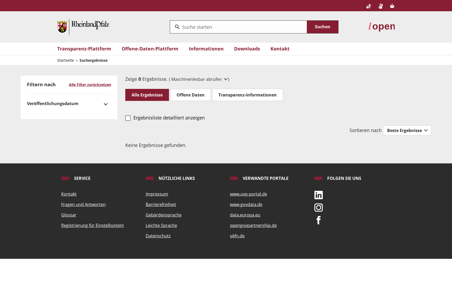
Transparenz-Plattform (84, 48)
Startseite (65, 60)
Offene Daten (191, 95)
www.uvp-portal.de (248, 194)
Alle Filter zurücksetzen (90, 84)
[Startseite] (83, 26)
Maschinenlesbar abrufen (197, 79)
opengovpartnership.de (253, 225)
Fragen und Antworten (83, 204)
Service (82, 178)
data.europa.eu (245, 215)
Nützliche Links (176, 178)
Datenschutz (158, 236)
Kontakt (280, 48)
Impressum (157, 194)
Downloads (247, 48)
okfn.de (237, 236)
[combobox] (238, 27)
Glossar (68, 215)
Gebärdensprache (164, 215)
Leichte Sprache (161, 225)
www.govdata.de (246, 204)
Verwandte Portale (265, 178)
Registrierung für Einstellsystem (92, 225)
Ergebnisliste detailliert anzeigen (169, 117)
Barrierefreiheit (161, 204)
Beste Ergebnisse (405, 130)
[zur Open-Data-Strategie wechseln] (382, 26)
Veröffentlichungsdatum (52, 103)
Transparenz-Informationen (247, 95)
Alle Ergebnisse (147, 95)
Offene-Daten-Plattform (150, 48)
